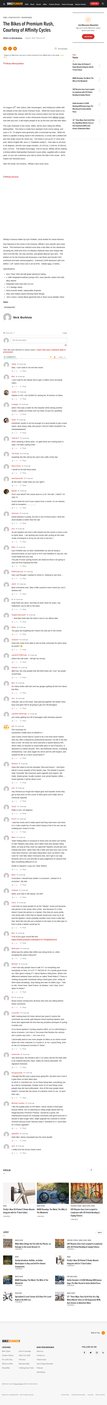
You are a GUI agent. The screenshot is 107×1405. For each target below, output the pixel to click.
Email (26, 694)
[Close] (84, 678)
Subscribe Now (53, 715)
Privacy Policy (29, 722)
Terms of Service (41, 722)
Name (26, 704)
